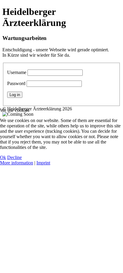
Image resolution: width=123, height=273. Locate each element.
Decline (14, 157)
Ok (3, 157)
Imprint (43, 162)
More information (16, 162)
